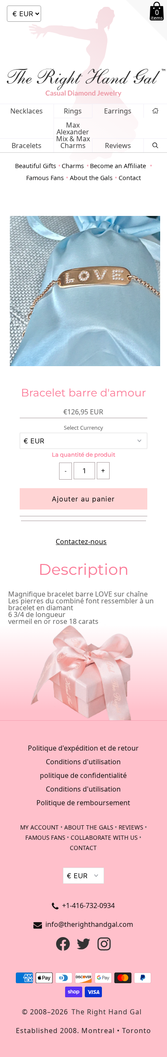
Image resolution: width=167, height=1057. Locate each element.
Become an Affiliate (119, 166)
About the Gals (91, 178)
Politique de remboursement (83, 802)
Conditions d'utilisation (83, 761)
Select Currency (83, 428)
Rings (73, 111)
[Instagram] (104, 948)
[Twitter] (83, 948)
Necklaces (26, 111)
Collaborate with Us (104, 837)
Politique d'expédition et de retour (83, 748)
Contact (130, 178)
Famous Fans (45, 178)
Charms (73, 166)
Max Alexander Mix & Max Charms (73, 135)
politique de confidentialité (83, 775)
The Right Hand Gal (107, 1011)
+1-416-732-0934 (88, 905)
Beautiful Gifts (35, 166)
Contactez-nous (81, 541)
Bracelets (27, 145)
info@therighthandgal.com (89, 924)
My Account (39, 827)
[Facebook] (63, 948)
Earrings (117, 111)
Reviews (118, 145)
